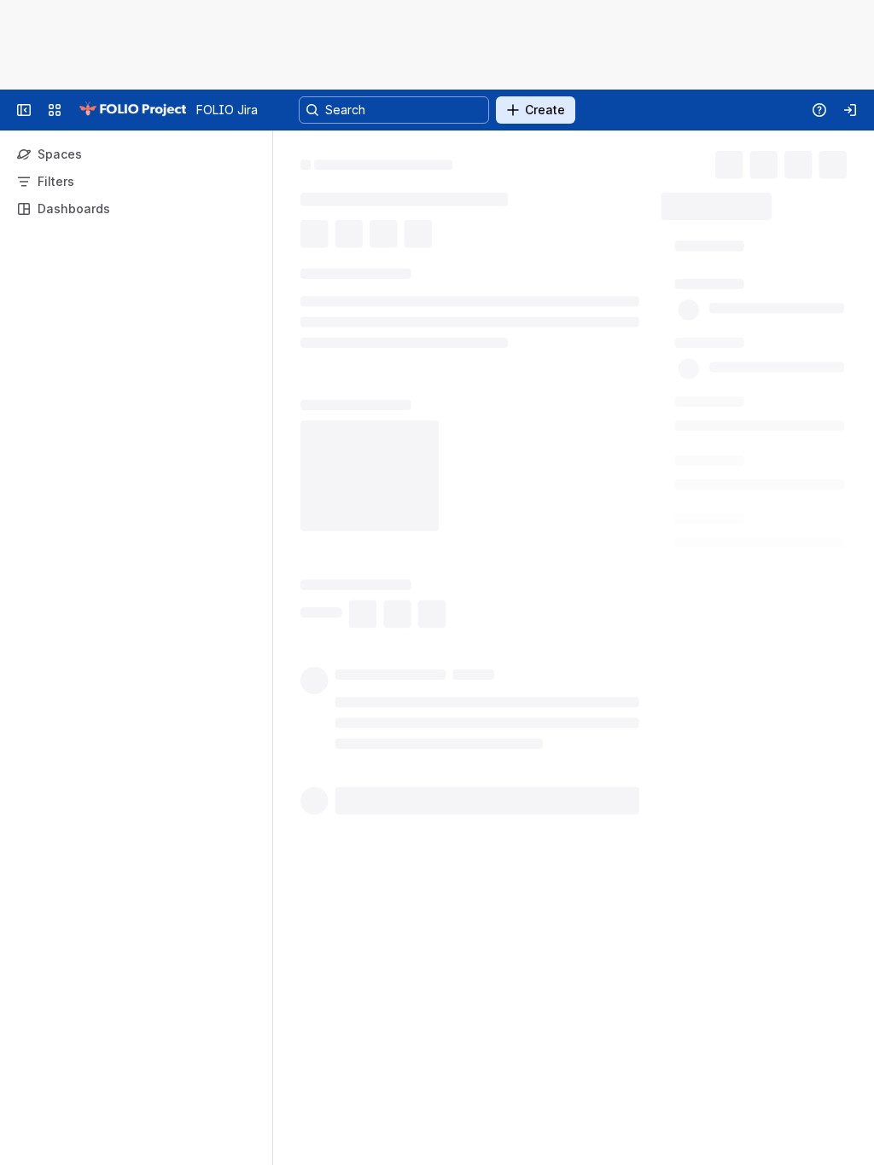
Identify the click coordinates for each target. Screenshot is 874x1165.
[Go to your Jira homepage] (132, 110)
